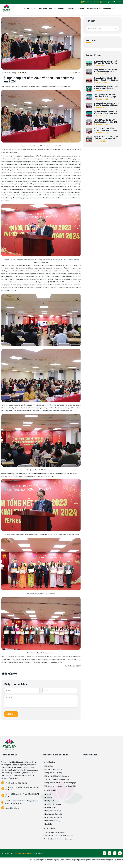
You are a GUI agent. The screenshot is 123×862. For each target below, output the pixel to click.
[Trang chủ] (6, 8)
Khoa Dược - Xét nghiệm (52, 804)
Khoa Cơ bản (48, 824)
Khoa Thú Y (48, 798)
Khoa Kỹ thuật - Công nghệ (53, 814)
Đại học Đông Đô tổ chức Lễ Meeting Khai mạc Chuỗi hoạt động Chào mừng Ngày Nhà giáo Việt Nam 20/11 (106, 114)
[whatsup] (114, 853)
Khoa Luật (47, 794)
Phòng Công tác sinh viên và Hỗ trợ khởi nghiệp (60, 783)
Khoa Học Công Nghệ (76, 8)
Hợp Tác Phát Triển (93, 8)
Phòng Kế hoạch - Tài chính (53, 769)
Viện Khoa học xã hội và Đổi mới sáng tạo (58, 839)
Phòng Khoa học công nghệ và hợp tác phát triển (60, 786)
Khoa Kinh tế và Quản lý (52, 821)
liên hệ (120, 2)
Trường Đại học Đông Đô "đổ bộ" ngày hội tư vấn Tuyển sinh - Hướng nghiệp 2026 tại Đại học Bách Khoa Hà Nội (106, 64)
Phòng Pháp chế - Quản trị (53, 773)
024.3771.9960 (114, 860)
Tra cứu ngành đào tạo (109, 2)
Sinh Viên (61, 8)
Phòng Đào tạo (49, 766)
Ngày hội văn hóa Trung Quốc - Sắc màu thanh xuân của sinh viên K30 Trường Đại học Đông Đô (106, 139)
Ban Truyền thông (9, 73)
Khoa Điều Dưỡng (50, 807)
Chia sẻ (78, 73)
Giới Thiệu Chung (29, 8)
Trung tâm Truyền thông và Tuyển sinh (56, 779)
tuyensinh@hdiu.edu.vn (13, 808)
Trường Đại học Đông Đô (23, 853)
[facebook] (104, 853)
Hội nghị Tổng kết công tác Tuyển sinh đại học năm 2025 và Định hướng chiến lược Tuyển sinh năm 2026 (106, 123)
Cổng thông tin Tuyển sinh (91, 2)
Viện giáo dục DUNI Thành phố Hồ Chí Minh (58, 835)
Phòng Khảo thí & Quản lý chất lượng (56, 776)
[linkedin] (109, 853)
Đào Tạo (52, 8)
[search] (121, 9)
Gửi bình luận (10, 714)
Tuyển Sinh (42, 8)
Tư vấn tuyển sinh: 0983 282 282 (17, 783)
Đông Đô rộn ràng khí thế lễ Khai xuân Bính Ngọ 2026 (105, 70)
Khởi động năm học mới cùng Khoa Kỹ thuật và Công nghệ (106, 129)
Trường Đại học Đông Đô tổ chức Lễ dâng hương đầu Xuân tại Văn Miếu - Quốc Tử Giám (106, 80)
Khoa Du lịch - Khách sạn (52, 811)
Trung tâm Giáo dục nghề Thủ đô (55, 832)
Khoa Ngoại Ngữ (49, 801)
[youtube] (120, 853)
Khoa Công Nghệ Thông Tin (53, 817)
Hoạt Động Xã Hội (109, 8)
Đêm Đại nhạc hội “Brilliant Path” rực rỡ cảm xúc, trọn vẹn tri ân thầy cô (105, 97)
